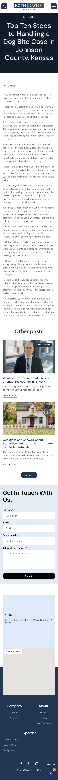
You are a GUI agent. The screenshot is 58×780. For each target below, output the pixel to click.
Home (15, 712)
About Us (43, 712)
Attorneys (15, 717)
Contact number (11, 535)
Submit (29, 576)
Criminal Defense (11, 739)
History (43, 717)
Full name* (8, 510)
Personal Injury (10, 744)
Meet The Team (43, 723)
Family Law (8, 750)
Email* (6, 522)
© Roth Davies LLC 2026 (29, 769)
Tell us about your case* (15, 548)
